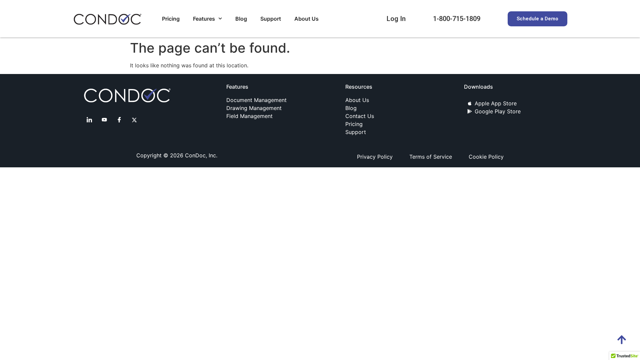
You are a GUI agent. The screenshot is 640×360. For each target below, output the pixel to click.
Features (204, 18)
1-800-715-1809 (456, 19)
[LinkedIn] (89, 120)
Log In (396, 19)
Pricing (171, 18)
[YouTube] (104, 120)
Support (270, 18)
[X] (134, 120)
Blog (241, 18)
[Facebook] (119, 120)
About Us (306, 18)
